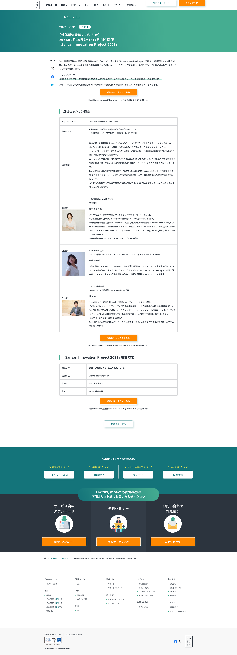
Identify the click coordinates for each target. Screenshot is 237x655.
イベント (85, 26)
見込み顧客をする (54, 599)
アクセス (173, 591)
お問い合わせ (173, 541)
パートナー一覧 (113, 603)
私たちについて (175, 588)
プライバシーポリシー (73, 634)
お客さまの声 (82, 599)
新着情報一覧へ (118, 423)
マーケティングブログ (147, 591)
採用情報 (173, 607)
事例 (86, 4)
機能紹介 (99, 474)
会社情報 (130, 4)
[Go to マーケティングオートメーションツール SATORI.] (45, 558)
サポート (105, 4)
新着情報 (173, 595)
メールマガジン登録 (146, 595)
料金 (96, 4)
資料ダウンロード (64, 541)
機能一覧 (49, 611)
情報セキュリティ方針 (53, 634)
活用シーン (75, 4)
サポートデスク (113, 588)
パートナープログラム (116, 599)
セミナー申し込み (118, 541)
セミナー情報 (143, 588)
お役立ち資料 (143, 584)
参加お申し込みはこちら (118, 92)
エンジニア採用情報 (177, 611)
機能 (63, 4)
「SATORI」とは (50, 4)
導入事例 (80, 595)
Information (72, 17)
